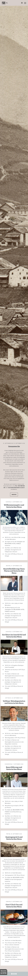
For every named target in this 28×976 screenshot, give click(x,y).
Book (14, 974)
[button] (2, 219)
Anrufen (14, 494)
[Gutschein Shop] (21, 3)
